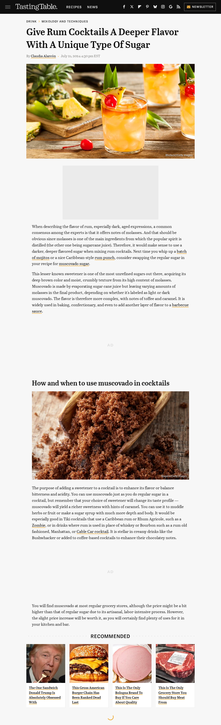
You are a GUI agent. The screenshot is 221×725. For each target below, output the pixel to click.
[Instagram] (163, 7)
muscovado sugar (74, 263)
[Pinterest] (147, 7)
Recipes (74, 6)
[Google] (171, 7)
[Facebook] (124, 7)
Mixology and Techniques (65, 21)
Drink (31, 21)
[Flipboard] (139, 7)
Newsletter (202, 7)
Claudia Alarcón (43, 55)
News (92, 6)
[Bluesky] (155, 7)
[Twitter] (132, 7)
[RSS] (178, 7)
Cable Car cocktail (92, 531)
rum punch (105, 257)
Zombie (38, 525)
